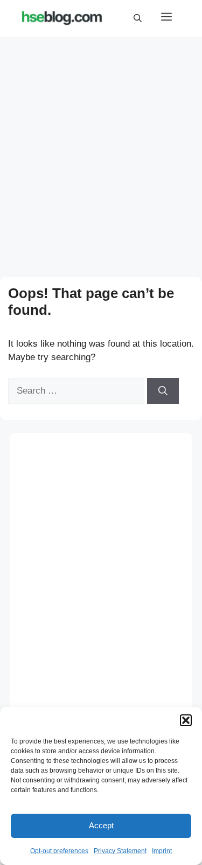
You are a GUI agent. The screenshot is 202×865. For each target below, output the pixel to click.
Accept (101, 825)
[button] (185, 720)
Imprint (162, 851)
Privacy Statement (120, 851)
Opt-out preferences (59, 851)
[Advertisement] (101, 146)
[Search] (163, 391)
